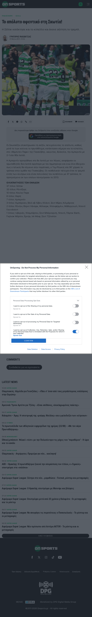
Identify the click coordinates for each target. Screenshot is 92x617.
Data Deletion (32, 349)
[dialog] (46, 308)
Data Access (46, 349)
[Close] (87, 268)
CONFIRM (28, 341)
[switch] (76, 305)
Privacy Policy (59, 349)
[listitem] (46, 300)
